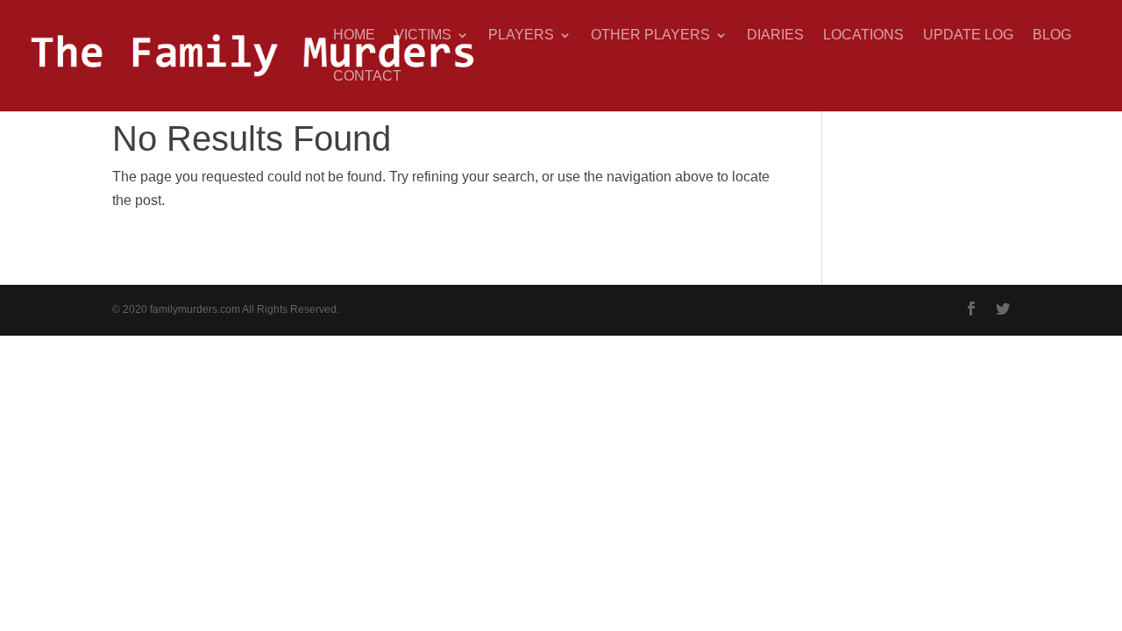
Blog (1052, 35)
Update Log (968, 35)
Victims (422, 35)
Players (521, 35)
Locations (863, 35)
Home (354, 35)
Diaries (775, 35)
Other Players (650, 35)
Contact (367, 76)
